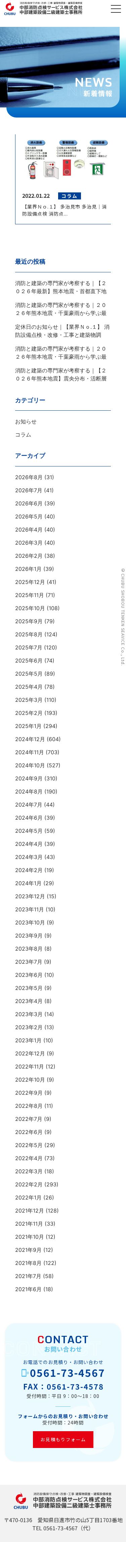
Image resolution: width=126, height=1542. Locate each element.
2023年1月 (28, 1040)
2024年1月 (28, 883)
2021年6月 (28, 1289)
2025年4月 (29, 686)
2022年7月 (28, 1119)
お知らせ (26, 421)
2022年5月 (29, 1145)
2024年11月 (29, 752)
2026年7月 (28, 490)
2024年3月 (29, 857)
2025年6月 (29, 660)
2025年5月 (29, 673)
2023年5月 (29, 988)
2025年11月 (29, 595)
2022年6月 (29, 1132)
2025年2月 (29, 713)
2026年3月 (29, 542)
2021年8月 (28, 1263)
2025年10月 (30, 608)
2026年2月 (29, 555)
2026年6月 (29, 503)
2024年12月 (30, 739)
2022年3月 (29, 1171)
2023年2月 (29, 1027)
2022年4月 (29, 1158)
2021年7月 (28, 1276)
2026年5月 (29, 516)
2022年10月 (30, 1079)
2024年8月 (29, 791)
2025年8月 (29, 634)
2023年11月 (29, 909)
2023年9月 (29, 935)
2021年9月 (28, 1249)
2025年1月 (28, 726)
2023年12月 (30, 896)
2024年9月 (29, 778)
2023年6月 (29, 974)
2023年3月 (29, 1014)
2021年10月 (29, 1236)
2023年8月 (29, 948)
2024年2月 (29, 870)
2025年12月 (30, 582)
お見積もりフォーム (63, 1439)
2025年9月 (29, 621)
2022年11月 (29, 1066)
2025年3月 (29, 699)
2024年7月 (28, 804)
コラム (23, 434)
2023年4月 (29, 1001)
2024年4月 (29, 844)
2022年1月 (28, 1197)
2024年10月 (30, 765)
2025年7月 (28, 647)
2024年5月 (29, 830)
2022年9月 (29, 1092)
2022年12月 (30, 1053)
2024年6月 (29, 817)
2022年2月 (29, 1184)
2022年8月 (29, 1105)
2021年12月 (29, 1210)
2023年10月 (30, 922)
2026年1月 (28, 568)
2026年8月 (29, 477)
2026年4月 (29, 529)
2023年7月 (28, 961)
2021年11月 (29, 1223)
